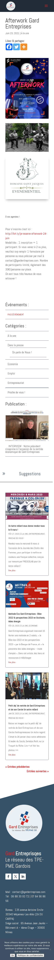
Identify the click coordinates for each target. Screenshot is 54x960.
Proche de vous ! (16, 392)
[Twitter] (16, 47)
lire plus (11, 570)
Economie (13, 364)
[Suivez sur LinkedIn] (23, 877)
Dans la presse (16, 345)
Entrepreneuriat (16, 383)
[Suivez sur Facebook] (8, 877)
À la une (25, 33)
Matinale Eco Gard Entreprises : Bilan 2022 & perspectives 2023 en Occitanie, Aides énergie (26, 617)
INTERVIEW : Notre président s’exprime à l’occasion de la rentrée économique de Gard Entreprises (24, 449)
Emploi (11, 373)
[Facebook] (9, 47)
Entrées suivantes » (38, 771)
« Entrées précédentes (17, 767)
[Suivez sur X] (16, 877)
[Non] (50, 949)
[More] (23, 47)
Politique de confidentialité (30, 955)
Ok (12, 955)
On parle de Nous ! (22, 352)
